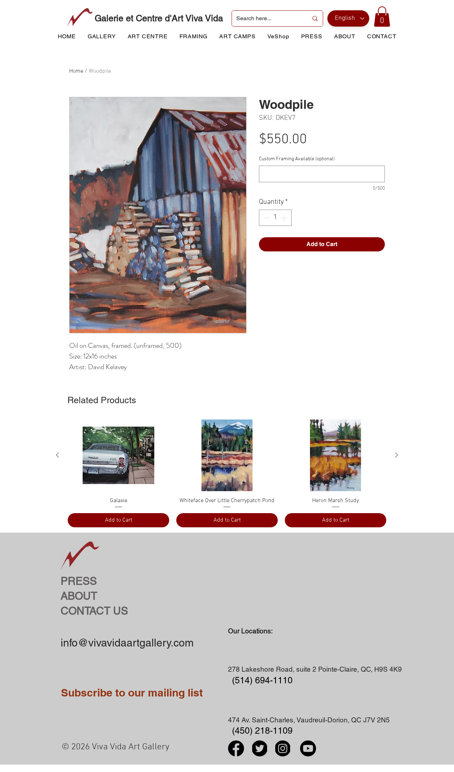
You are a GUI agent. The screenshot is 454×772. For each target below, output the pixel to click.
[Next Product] (396, 455)
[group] (227, 473)
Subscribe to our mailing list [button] (132, 692)
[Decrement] (266, 218)
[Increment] (284, 218)
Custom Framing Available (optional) (297, 159)
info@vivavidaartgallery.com (127, 643)
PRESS (79, 581)
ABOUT (79, 596)
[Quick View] (118, 455)
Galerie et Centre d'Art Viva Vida (159, 18)
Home (76, 71)
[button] (382, 16)
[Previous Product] (57, 455)
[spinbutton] (275, 218)
